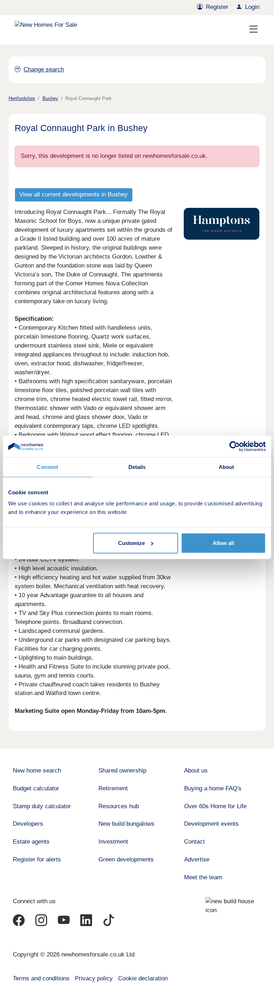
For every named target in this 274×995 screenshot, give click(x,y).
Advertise (196, 859)
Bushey (50, 98)
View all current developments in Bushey (73, 194)
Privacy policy (94, 978)
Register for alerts (37, 859)
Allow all (223, 543)
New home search (37, 770)
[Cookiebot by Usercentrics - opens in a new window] (234, 446)
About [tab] (226, 467)
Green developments (126, 859)
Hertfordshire (22, 98)
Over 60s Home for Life (215, 806)
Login (252, 7)
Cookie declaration (143, 978)
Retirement (113, 788)
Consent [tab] (47, 467)
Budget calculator (36, 788)
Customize (131, 543)
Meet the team (203, 877)
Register (217, 7)
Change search (44, 69)
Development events (211, 823)
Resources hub (118, 806)
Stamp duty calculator (42, 806)
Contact (194, 841)
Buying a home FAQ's (213, 788)
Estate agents (31, 841)
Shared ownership (122, 770)
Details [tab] (137, 467)
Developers (28, 823)
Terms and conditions (41, 978)
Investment (113, 841)
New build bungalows (126, 823)
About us (196, 770)
